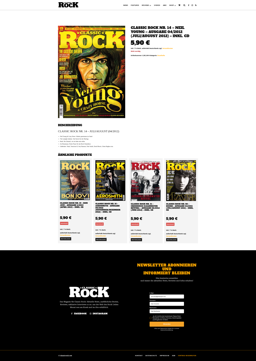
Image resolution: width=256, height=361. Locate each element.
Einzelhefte (161, 55)
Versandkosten (167, 48)
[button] (184, 5)
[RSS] (196, 5)
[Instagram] (192, 5)
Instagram (100, 314)
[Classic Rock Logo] (68, 4)
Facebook (80, 314)
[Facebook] (188, 5)
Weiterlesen (65, 239)
